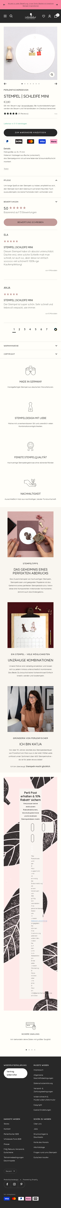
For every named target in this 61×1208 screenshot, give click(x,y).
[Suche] (11, 16)
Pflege (7, 180)
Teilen (6, 169)
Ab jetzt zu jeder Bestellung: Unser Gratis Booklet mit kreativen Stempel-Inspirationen (31, 4)
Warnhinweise (11, 346)
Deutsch (9, 1171)
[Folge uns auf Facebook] (7, 1184)
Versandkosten (27, 106)
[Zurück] (5, 84)
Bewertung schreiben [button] (30, 222)
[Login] (49, 16)
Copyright (9, 354)
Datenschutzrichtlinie (39, 921)
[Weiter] (56, 84)
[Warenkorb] (55, 16)
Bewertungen (11, 202)
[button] (16, 114)
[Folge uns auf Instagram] (14, 1184)
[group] (30, 208)
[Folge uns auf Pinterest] (21, 1184)
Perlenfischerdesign (16, 90)
